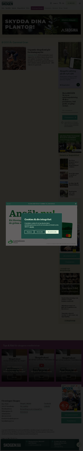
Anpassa (29, 232)
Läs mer (32, 226)
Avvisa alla (40, 232)
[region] (41, 225)
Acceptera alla (52, 232)
